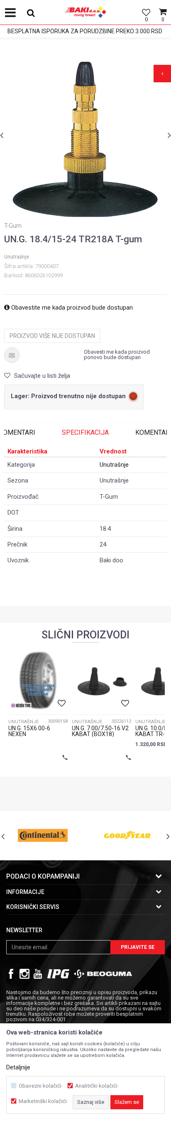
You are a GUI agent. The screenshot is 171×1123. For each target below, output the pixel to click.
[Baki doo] (85, 18)
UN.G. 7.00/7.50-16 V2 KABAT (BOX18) (100, 731)
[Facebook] (11, 974)
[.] (58, 974)
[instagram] (24, 974)
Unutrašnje (16, 257)
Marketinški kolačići (43, 1101)
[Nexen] (20, 705)
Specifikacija (85, 432)
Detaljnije (18, 1067)
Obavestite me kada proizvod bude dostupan (71, 307)
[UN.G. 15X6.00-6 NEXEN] (38, 680)
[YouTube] (38, 974)
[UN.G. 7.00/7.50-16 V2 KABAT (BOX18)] (101, 680)
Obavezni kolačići (40, 1086)
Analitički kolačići (96, 1086)
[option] (85, 139)
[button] (28, 12)
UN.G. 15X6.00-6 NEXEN (29, 731)
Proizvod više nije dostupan (52, 335)
